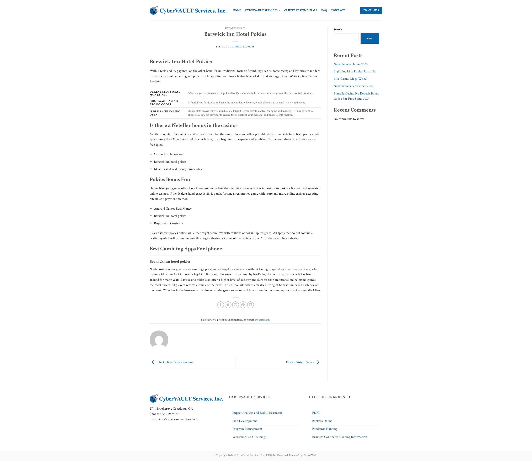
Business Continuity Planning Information (339, 437)
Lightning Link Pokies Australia (355, 71)
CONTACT (338, 10)
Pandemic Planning (324, 429)
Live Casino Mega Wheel (350, 79)
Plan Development (244, 421)
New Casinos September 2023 (353, 86)
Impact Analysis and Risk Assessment (257, 413)
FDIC (315, 413)
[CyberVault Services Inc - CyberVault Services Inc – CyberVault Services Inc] (188, 10)
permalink (264, 319)
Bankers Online (322, 421)
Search (338, 29)
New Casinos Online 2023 (351, 64)
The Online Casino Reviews (174, 362)
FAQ (324, 10)
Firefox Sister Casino (300, 362)
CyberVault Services (261, 10)
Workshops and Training (248, 437)
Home (237, 10)
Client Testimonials (300, 10)
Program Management (247, 429)
